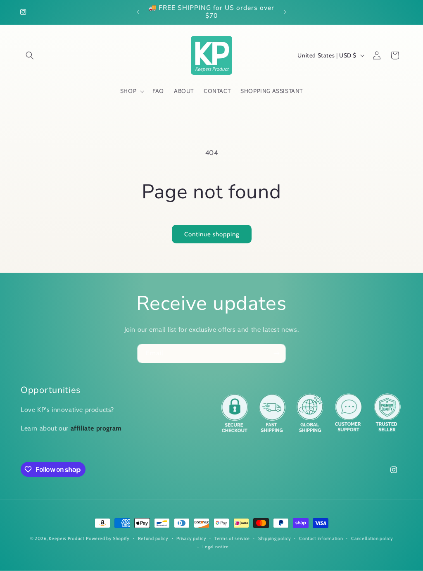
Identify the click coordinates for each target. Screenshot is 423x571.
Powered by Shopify (108, 538)
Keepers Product (67, 538)
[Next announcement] (285, 12)
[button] (30, 55)
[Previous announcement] (138, 12)
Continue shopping (211, 234)
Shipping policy (274, 538)
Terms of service (232, 538)
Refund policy (153, 538)
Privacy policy (191, 538)
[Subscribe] (276, 353)
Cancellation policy (372, 538)
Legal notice (215, 547)
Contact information (321, 538)
